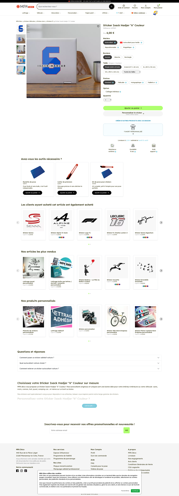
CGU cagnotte (133, 467)
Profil (93, 453)
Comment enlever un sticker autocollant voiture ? (39, 369)
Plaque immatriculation (62, 466)
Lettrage (25, 13)
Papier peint (89, 13)
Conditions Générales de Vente (140, 464)
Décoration (55, 13)
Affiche (105, 13)
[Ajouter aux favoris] (98, 26)
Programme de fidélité (62, 456)
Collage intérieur (113, 92)
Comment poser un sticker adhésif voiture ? (37, 358)
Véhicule (40, 13)
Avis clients (132, 461)
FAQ (92, 463)
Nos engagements (135, 459)
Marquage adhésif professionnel (66, 469)
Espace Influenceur (61, 453)
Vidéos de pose (97, 469)
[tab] (88, 244)
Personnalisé (72, 13)
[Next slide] (161, 222)
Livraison (131, 456)
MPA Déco (132, 453)
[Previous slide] (17, 222)
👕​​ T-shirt (119, 13)
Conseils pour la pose (99, 466)
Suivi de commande (99, 456)
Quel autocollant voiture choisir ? (33, 363)
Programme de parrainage (64, 459)
